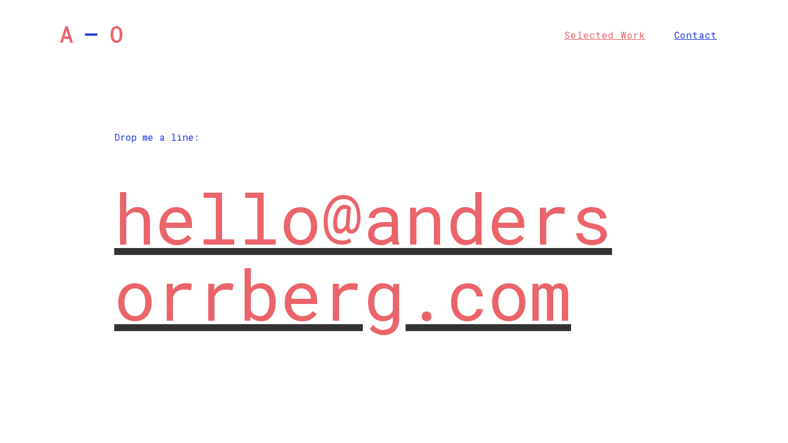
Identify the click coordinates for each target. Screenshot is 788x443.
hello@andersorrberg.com (363, 256)
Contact (695, 35)
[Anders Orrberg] (91, 28)
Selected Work (605, 35)
